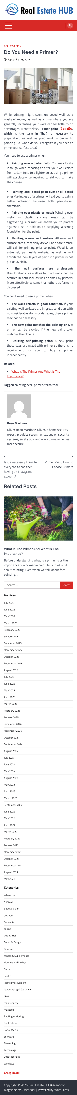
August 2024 (11, 751)
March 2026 (10, 623)
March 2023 (10, 798)
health (7, 976)
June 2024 (9, 764)
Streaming (10, 1043)
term (47, 384)
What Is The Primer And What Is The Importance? (31, 551)
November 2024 (13, 731)
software (9, 1037)
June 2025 (9, 684)
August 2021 (11, 872)
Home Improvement (15, 983)
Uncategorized (12, 1057)
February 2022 (12, 838)
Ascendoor (29, 1089)
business (9, 915)
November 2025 (13, 650)
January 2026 (11, 636)
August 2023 (11, 778)
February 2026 (12, 630)
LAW (6, 996)
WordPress (61, 1089)
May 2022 (9, 818)
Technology (10, 1050)
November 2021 (13, 852)
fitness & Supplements (16, 956)
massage (9, 1010)
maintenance (11, 1003)
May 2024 (9, 771)
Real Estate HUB (39, 1085)
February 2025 (12, 711)
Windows (9, 1063)
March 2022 (10, 832)
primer (38, 384)
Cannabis (9, 922)
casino (7, 929)
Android (8, 902)
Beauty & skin (12, 46)
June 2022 (9, 811)
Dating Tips (10, 935)
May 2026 (9, 616)
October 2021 (11, 859)
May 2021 (9, 879)
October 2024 (11, 738)
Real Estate (10, 1023)
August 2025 (11, 670)
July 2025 (9, 677)
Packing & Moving (14, 1016)
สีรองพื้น (66, 128)
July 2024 (9, 758)
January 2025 (11, 717)
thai (55, 384)
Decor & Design (12, 942)
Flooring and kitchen (15, 962)
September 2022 (13, 805)
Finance (8, 949)
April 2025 (9, 697)
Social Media (11, 1030)
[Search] (70, 26)
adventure (9, 895)
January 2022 (11, 845)
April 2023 (9, 791)
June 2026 (9, 609)
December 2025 (13, 643)
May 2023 (9, 785)
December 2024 (13, 724)
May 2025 (9, 690)
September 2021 (13, 865)
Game (7, 969)
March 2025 (10, 704)
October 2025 (11, 657)
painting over (23, 384)
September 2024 (13, 744)
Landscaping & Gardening (18, 989)
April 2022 (9, 825)
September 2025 (13, 663)
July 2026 (9, 603)
